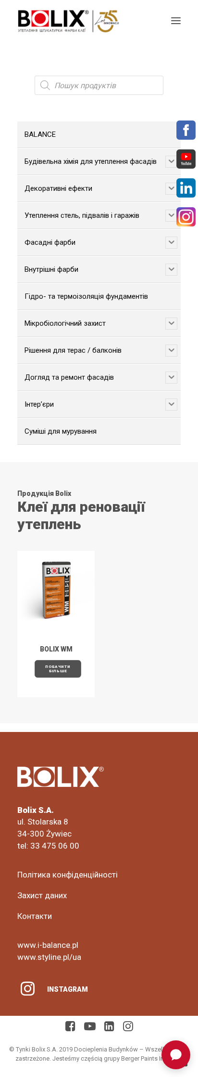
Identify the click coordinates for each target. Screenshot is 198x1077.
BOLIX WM (56, 649)
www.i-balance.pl (47, 945)
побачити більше (58, 669)
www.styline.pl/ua (49, 957)
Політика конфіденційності (67, 874)
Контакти (34, 916)
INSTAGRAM (67, 989)
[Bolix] (68, 21)
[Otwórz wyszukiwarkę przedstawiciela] (175, 1054)
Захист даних (42, 895)
